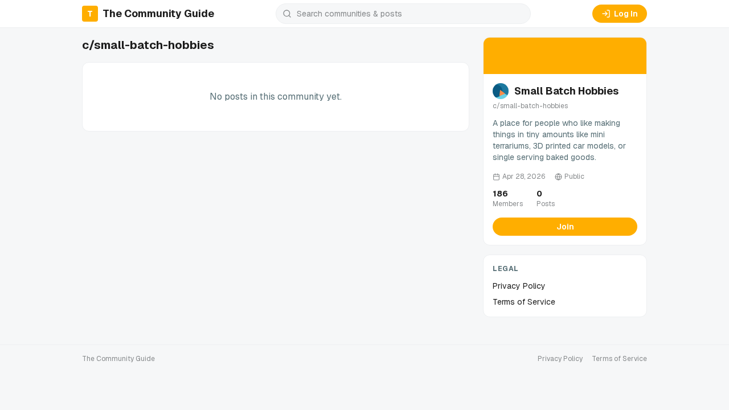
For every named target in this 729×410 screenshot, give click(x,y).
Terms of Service (524, 302)
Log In (626, 14)
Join (565, 227)
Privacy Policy (519, 286)
